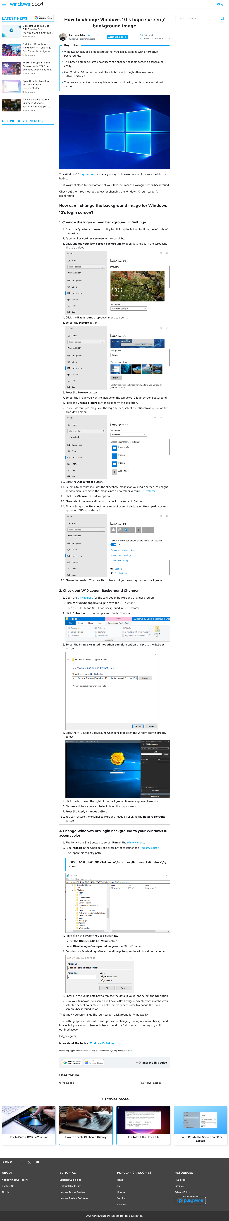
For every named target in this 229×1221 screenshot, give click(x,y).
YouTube (37, 1162)
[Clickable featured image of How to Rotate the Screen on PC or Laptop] (200, 1120)
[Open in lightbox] (117, 974)
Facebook (21, 1162)
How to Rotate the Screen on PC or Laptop (200, 1139)
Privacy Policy (182, 1192)
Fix (118, 1186)
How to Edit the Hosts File (143, 1137)
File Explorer (147, 491)
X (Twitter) (29, 1162)
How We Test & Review (72, 1192)
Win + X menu (135, 843)
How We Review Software (74, 1198)
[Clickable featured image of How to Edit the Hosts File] (143, 1120)
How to (121, 1192)
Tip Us (5, 1192)
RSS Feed (180, 1180)
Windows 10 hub (79, 72)
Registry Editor (149, 848)
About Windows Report (15, 1180)
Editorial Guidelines (70, 1180)
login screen (87, 174)
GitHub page (85, 598)
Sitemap (179, 1186)
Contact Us (8, 1186)
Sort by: (146, 1083)
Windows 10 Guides (101, 1043)
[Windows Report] (26, 4)
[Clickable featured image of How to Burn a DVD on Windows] (28, 1120)
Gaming (121, 1198)
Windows (122, 1204)
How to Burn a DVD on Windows (28, 1137)
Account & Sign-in (117, 37)
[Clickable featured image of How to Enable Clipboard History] (86, 1120)
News (120, 1180)
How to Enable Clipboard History (86, 1137)
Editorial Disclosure (70, 1186)
